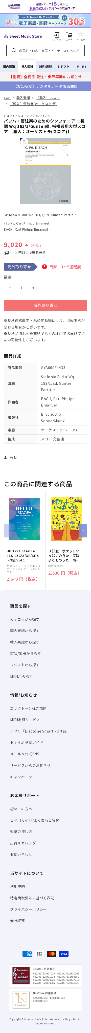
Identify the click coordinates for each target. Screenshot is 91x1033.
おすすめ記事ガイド (26, 742)
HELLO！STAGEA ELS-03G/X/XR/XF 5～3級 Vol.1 (23, 555)
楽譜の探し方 (21, 831)
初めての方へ (21, 808)
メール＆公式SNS (24, 753)
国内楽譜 (9, 66)
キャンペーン (21, 776)
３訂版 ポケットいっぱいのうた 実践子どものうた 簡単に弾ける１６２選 (64, 556)
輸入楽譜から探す (25, 641)
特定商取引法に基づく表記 (32, 897)
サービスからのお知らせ (30, 765)
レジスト (64, 66)
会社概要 (17, 920)
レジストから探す (25, 664)
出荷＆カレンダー (25, 842)
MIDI (82, 66)
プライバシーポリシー (28, 909)
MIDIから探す (21, 676)
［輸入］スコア (48, 97)
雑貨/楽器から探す (25, 653)
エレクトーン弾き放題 (28, 708)
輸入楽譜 (27, 66)
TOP (7, 97)
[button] (81, 35)
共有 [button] (13, 456)
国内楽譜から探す (25, 630)
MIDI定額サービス (25, 719)
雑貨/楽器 (45, 66)
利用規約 (17, 886)
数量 (8, 277)
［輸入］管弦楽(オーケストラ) (33, 103)
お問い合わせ (21, 854)
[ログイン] (56, 35)
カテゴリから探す (25, 619)
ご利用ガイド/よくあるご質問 (34, 820)
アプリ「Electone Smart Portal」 (40, 731)
